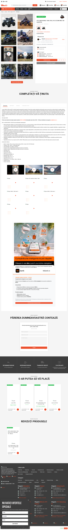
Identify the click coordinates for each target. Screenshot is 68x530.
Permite (65, 528)
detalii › (63, 39)
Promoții (49, 8)
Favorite (33, 500)
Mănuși (42, 511)
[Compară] (64, 60)
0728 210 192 (55, 524)
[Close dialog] (28, 500)
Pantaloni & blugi (50, 511)
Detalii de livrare (47, 60)
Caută (35, 5)
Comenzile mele (41, 500)
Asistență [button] (64, 8)
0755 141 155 (39, 524)
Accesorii (43, 513)
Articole (56, 8)
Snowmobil (37, 513)
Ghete (57, 511)
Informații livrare (34, 502)
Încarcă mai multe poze (17, 82)
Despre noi (49, 502)
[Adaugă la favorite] (59, 60)
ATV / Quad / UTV (11, 11)
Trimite (34, 378)
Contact (55, 502)
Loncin (6, 11)
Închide (62, 528)
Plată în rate (42, 502)
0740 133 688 (22, 151)
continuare (15, 523)
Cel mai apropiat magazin (51, 1)
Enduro (30, 513)
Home (2, 11)
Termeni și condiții (59, 500)
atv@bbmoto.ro (54, 151)
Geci (37, 511)
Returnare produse (50, 500)
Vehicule (17, 11)
